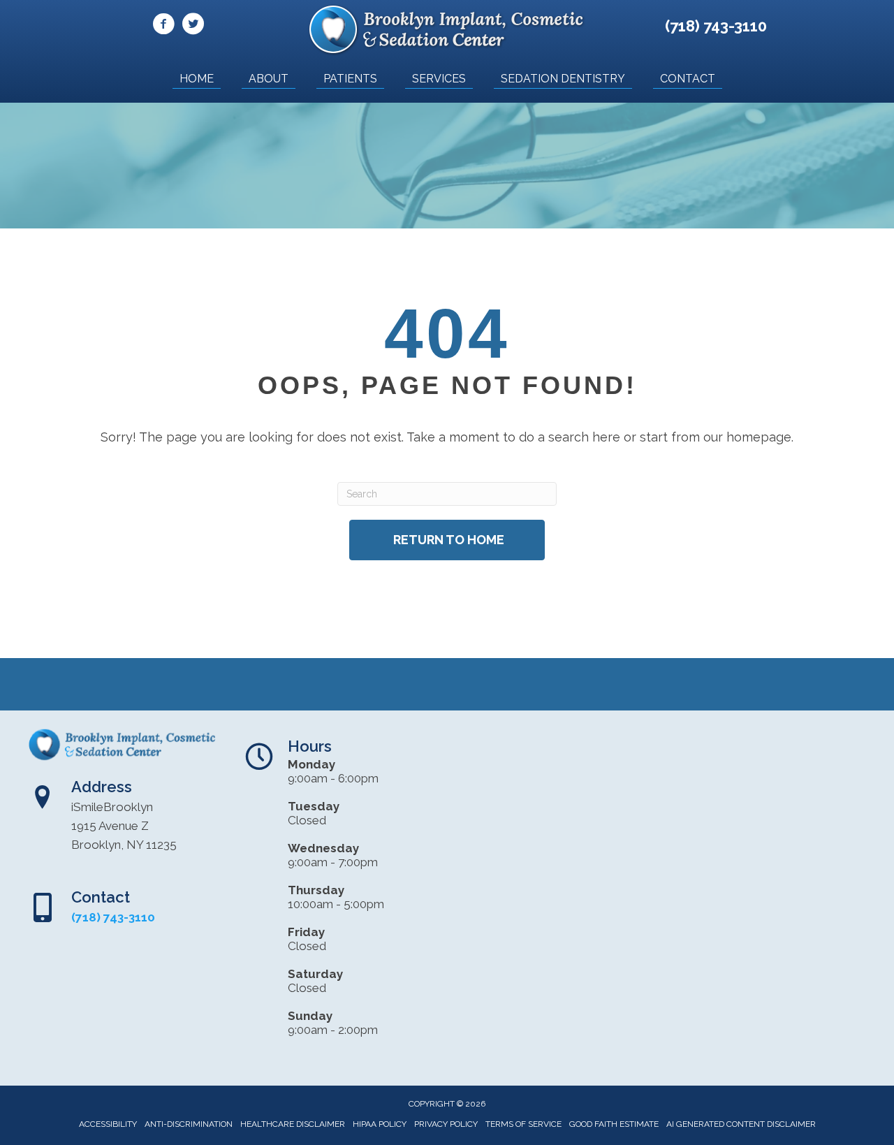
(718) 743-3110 (716, 26)
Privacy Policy (446, 1124)
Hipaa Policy (379, 1124)
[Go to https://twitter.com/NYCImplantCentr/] (193, 26)
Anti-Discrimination (189, 1124)
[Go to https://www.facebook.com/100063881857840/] (163, 26)
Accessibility (108, 1124)
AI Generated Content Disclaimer (741, 1124)
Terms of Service (523, 1124)
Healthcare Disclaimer (292, 1124)
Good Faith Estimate (614, 1124)
